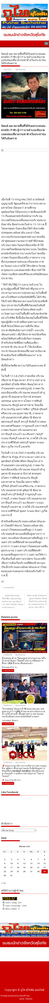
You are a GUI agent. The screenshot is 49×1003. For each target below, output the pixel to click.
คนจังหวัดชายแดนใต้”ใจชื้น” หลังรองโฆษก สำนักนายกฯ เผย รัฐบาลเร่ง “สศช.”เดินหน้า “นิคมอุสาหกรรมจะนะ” (12, 601)
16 (5, 867)
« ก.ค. (3, 883)
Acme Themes (25, 998)
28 (38, 871)
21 (38, 867)
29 (44, 871)
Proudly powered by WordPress (15, 995)
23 (5, 871)
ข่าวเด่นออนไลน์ (8, 587)
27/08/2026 (7, 762)
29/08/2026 (7, 655)
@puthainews (20, 69)
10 (11, 863)
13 (31, 863)
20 (31, 867)
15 (44, 863)
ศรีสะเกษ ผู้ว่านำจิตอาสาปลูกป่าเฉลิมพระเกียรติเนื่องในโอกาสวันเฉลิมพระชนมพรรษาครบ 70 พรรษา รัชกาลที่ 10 (37, 601)
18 (18, 867)
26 (24, 871)
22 (44, 867)
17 (11, 867)
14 (38, 863)
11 (18, 863)
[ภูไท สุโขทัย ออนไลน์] (3, 43)
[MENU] (46, 43)
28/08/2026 (7, 705)
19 (24, 867)
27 (31, 871)
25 (18, 871)
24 (11, 871)
